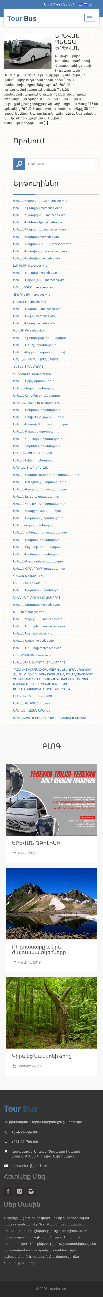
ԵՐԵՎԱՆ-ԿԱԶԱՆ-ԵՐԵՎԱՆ (32, 710)
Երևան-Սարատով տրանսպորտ (38, 518)
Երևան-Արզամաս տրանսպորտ (38, 590)
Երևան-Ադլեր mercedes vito (33, 640)
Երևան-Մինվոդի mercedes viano (37, 648)
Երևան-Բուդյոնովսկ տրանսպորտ (39, 482)
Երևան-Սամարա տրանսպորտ (37, 554)
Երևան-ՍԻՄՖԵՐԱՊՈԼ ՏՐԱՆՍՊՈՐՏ (39, 662)
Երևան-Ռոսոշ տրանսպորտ (35, 345)
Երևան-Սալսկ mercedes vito (34, 316)
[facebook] (8, 1191)
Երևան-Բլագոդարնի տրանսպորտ (40, 489)
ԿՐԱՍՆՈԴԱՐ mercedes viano (33, 287)
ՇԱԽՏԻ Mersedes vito (28, 330)
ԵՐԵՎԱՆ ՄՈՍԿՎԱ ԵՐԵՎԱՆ (33, 453)
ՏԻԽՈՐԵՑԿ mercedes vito (31, 294)
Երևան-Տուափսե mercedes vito (36, 604)
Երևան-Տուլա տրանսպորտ (34, 388)
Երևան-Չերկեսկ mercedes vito (36, 237)
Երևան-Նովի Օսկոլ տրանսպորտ (38, 417)
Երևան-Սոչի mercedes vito (32, 633)
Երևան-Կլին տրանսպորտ (33, 460)
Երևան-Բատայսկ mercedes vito (36, 309)
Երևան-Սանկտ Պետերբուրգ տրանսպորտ (46, 475)
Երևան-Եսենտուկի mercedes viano (39, 222)
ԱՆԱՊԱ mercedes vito (28, 612)
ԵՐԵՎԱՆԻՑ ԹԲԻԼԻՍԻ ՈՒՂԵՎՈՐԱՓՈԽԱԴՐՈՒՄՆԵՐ (50, 717)
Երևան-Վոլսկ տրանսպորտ (34, 525)
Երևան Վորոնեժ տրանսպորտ (37, 446)
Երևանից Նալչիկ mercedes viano (37, 208)
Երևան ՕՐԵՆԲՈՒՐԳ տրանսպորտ (39, 568)
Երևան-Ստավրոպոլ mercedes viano (40, 251)
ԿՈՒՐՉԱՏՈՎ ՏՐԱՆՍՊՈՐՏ (32, 374)
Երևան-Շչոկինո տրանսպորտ (36, 395)
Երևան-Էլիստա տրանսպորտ (36, 496)
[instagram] (31, 1191)
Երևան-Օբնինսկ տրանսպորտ (37, 410)
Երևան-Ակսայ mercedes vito (34, 323)
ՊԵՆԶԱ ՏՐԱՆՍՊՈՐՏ (28, 576)
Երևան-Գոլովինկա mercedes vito (37, 619)
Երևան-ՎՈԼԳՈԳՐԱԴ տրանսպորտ (39, 503)
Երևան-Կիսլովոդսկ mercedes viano (39, 229)
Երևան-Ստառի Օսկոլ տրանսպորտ (40, 424)
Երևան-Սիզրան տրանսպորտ (36, 540)
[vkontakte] (19, 1191)
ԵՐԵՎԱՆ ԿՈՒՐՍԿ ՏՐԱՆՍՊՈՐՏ (35, 359)
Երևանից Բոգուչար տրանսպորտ (39, 338)
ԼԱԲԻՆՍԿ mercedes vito (30, 265)
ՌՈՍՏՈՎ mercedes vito (29, 301)
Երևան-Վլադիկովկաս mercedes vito (40, 200)
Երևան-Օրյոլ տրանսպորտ (33, 381)
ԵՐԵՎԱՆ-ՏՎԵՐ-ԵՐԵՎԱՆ (30, 467)
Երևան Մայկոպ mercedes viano (36, 273)
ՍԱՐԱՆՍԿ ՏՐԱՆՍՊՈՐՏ (30, 583)
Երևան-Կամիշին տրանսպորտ (37, 511)
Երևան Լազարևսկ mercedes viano (39, 626)
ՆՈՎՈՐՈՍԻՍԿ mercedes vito (33, 655)
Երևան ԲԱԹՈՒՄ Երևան (31, 703)
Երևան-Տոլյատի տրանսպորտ (36, 547)
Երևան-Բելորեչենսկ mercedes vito (38, 280)
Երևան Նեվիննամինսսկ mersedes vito (42, 244)
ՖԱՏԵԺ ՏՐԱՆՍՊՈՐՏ (28, 366)
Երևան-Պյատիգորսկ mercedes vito (39, 215)
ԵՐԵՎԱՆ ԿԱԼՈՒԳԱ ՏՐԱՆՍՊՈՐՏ (36, 402)
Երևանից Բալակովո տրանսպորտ (40, 532)
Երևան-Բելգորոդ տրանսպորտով (39, 352)
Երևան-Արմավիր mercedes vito (36, 258)
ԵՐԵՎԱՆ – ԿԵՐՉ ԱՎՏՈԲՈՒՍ (34, 696)
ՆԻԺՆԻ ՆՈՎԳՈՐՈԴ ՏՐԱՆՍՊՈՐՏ (37, 597)
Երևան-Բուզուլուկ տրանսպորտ (38, 561)
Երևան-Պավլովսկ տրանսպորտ (38, 439)
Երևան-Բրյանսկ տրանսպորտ (36, 431)
